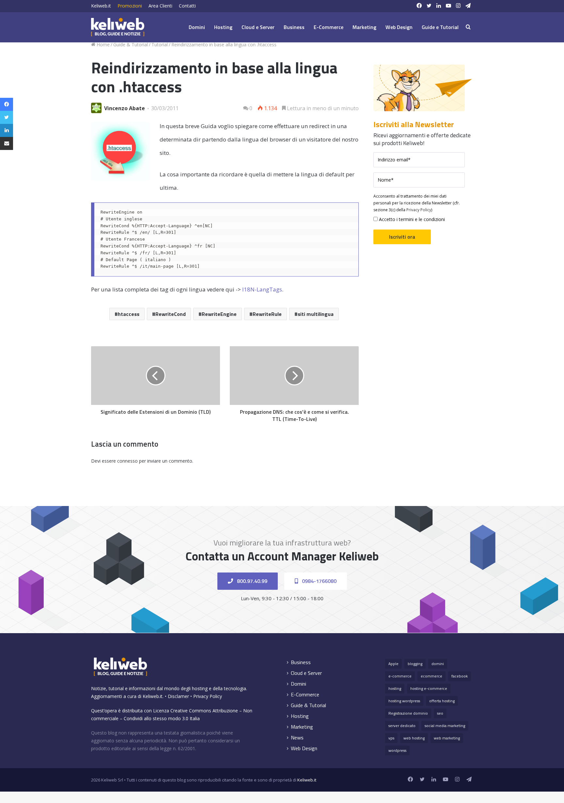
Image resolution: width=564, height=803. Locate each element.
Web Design (399, 27)
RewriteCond (170, 314)
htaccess (128, 314)
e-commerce (400, 676)
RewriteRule (267, 314)
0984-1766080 (319, 581)
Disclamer (178, 696)
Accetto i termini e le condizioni (411, 219)
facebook (459, 676)
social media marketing (445, 725)
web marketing (447, 738)
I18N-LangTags (262, 289)
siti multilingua (316, 314)
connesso (127, 461)
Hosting (223, 27)
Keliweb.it (101, 6)
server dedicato (401, 725)
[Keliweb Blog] (117, 27)
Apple (393, 664)
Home (102, 44)
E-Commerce (328, 27)
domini (437, 664)
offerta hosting (442, 701)
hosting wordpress (404, 701)
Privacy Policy (418, 210)
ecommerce (431, 676)
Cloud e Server (258, 27)
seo (440, 713)
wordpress (397, 750)
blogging (415, 664)
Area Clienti (160, 6)
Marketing (364, 27)
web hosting (414, 738)
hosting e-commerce (428, 688)
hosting (394, 688)
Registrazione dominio (408, 713)
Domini (197, 27)
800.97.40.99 (251, 581)
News (297, 737)
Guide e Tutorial (440, 27)
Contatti (187, 6)
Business (294, 27)
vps (391, 738)
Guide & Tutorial (130, 44)
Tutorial (159, 44)
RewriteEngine (219, 314)
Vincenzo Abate (124, 108)
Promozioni (130, 6)
